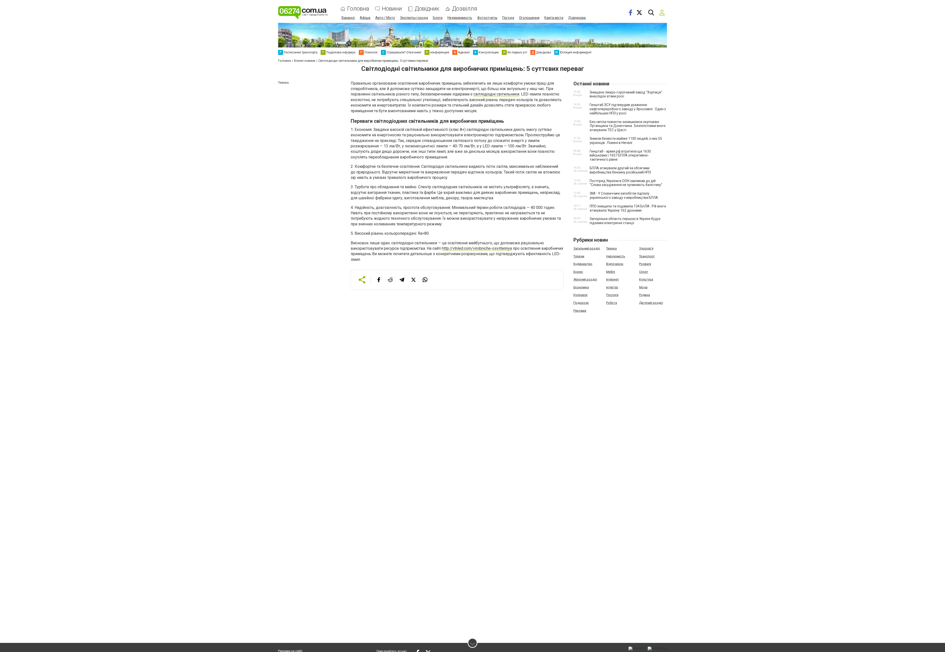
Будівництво (582, 264)
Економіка (581, 287)
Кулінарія (580, 295)
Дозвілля (464, 8)
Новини (392, 8)
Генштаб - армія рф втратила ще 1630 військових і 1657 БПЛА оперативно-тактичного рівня (620, 155)
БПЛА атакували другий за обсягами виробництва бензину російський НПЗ (620, 170)
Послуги (612, 295)
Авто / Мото (385, 18)
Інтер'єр (612, 287)
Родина (644, 295)
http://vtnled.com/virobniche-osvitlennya (477, 248)
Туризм (578, 256)
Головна (358, 8)
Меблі (610, 272)
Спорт (643, 272)
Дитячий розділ (651, 303)
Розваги (645, 264)
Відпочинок (614, 264)
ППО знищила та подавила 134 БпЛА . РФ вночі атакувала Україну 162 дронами (628, 208)
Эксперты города (414, 18)
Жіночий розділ (585, 279)
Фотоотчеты (487, 18)
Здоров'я (646, 248)
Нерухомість (615, 256)
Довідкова (577, 18)
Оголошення (529, 18)
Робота (611, 303)
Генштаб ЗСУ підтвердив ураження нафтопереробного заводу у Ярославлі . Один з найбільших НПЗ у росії (628, 109)
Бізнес (578, 272)
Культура (646, 279)
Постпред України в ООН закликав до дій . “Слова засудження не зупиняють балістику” (626, 183)
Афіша (365, 18)
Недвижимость (459, 18)
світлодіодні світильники (496, 94)
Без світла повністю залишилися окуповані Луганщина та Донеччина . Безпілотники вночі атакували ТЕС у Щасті (627, 126)
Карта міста (553, 18)
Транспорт (647, 256)
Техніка (611, 248)
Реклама (579, 310)
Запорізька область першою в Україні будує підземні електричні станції (625, 221)
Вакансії (348, 18)
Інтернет (612, 279)
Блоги (437, 18)
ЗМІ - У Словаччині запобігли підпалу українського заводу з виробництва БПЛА (624, 195)
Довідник (427, 8)
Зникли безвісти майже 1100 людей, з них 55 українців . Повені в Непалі (626, 141)
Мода (643, 287)
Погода (508, 18)
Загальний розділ (586, 248)
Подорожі (581, 303)
